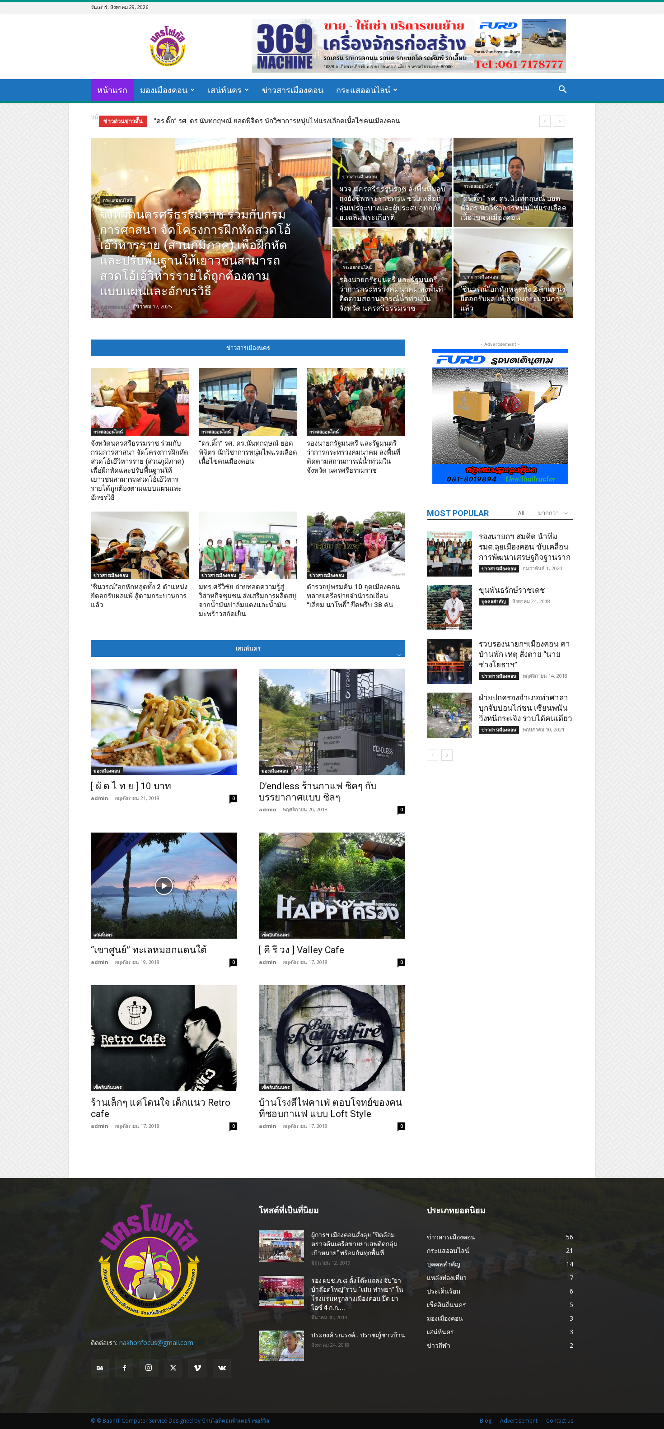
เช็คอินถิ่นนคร (276, 934)
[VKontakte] (222, 1368)
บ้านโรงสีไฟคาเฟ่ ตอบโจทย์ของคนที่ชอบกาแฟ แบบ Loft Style (330, 1108)
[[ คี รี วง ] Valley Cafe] (332, 886)
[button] (562, 90)
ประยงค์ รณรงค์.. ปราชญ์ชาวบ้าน (358, 1335)
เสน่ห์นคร (225, 89)
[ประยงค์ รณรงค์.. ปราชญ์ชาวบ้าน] (281, 1346)
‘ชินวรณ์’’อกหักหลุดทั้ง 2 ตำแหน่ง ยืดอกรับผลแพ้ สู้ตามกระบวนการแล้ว (139, 596)
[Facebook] (124, 1368)
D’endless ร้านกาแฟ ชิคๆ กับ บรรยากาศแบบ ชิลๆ (318, 792)
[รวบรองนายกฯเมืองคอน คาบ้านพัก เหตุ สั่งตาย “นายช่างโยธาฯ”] (449, 661)
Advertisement (519, 1420)
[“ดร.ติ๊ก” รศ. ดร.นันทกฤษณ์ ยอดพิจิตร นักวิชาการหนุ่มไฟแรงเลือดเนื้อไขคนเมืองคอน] (513, 182)
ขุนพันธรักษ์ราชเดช (512, 590)
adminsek (113, 306)
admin (99, 798)
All (521, 513)
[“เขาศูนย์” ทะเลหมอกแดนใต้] (164, 886)
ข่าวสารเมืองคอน (292, 89)
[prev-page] (432, 755)
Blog (485, 1420)
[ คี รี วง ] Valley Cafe (301, 950)
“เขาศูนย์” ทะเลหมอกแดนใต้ (149, 950)
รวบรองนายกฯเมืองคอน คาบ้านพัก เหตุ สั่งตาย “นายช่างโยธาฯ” (524, 654)
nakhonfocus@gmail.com (156, 1342)
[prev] (545, 121)
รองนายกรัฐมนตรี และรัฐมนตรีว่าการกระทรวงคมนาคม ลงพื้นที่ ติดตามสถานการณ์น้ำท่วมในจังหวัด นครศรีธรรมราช (323, 121)
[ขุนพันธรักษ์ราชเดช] (449, 607)
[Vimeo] (197, 1368)
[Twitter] (173, 1368)
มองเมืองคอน (163, 89)
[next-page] (447, 755)
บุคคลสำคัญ (494, 601)
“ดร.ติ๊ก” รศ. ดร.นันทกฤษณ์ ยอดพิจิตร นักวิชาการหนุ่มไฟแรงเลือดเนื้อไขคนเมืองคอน (248, 452)
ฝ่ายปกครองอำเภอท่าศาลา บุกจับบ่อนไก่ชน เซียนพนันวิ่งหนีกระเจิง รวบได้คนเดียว (525, 708)
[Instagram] (149, 1368)
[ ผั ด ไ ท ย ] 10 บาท (131, 786)
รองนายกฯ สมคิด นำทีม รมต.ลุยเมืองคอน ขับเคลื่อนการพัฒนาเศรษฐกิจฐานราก (524, 547)
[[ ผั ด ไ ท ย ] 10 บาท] (164, 722)
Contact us (559, 1420)
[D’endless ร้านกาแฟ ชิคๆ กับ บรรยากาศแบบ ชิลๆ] (332, 722)
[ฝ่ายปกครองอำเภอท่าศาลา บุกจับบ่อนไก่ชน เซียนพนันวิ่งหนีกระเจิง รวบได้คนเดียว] (449, 715)
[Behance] (100, 1368)
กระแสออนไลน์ (363, 89)
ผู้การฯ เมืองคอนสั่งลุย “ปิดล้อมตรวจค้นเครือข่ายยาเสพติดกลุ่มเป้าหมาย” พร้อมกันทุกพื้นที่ (354, 1244)
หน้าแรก (112, 89)
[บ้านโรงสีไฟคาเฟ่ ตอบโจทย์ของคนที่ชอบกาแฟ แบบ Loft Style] (332, 1038)
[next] (559, 121)
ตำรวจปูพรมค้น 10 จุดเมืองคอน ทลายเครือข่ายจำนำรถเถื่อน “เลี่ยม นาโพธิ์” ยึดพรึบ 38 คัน (353, 596)
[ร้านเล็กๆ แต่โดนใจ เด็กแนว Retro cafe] (164, 1038)
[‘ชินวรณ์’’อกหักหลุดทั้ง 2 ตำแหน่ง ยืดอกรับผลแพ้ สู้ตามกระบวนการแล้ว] (513, 273)
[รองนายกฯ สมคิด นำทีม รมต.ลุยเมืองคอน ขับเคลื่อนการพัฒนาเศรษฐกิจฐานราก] (449, 554)
